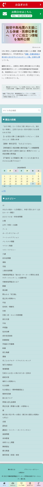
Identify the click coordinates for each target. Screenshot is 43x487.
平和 (4, 323)
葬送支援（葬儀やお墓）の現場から (15, 406)
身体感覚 (5, 438)
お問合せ (21, 472)
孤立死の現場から (9, 298)
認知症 (4, 426)
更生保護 (5, 352)
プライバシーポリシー (31, 469)
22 (38, 181)
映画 (4, 348)
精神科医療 (6, 394)
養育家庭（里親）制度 (10, 455)
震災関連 (5, 450)
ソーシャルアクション (10, 237)
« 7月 (4, 191)
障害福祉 (5, 446)
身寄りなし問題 (8, 442)
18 (16, 181)
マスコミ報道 (7, 245)
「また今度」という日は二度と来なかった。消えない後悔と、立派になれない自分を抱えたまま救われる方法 (20, 129)
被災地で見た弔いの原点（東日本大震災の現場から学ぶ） (20, 416)
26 (21, 184)
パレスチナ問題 (8, 241)
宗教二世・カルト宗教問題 (12, 315)
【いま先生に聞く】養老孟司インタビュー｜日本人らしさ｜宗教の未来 (20, 138)
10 (10, 179)
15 (38, 179)
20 (27, 181)
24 (10, 184)
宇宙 (4, 302)
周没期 (4, 290)
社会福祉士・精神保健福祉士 (13, 389)
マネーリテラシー (9, 250)
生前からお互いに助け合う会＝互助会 (16, 373)
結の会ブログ (7, 398)
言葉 (4, 421)
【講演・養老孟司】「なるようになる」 (17, 143)
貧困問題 (5, 434)
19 (21, 181)
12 (21, 179)
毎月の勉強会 (7, 365)
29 (38, 184)
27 (27, 184)
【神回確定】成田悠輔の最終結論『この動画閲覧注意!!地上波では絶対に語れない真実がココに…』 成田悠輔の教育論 (21, 151)
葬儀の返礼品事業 (9, 402)
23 (4, 184)
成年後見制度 (7, 336)
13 (27, 179)
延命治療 (5, 331)
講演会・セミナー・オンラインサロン (16, 430)
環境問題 (5, 369)
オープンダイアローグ (10, 233)
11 (15, 179)
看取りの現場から (9, 381)
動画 (4, 286)
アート (4, 229)
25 (16, 184)
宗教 (4, 311)
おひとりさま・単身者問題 (12, 216)
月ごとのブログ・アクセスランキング (16, 360)
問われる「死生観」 (9, 294)
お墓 (4, 221)
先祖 (4, 266)
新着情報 (5, 340)
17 (10, 181)
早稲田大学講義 (8, 344)
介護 (4, 254)
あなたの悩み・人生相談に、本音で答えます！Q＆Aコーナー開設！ (21, 211)
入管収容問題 (7, 270)
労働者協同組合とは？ (10, 282)
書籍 (4, 356)
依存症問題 (6, 258)
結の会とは (11, 469)
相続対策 (5, 377)
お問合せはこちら (21, 13)
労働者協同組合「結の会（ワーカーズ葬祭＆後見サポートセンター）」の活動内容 (20, 276)
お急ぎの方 (21, 4)
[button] (39, 110)
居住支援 (5, 319)
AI (3, 205)
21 (33, 181)
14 (33, 179)
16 (4, 181)
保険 (4, 262)
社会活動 (5, 385)
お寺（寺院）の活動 (9, 225)
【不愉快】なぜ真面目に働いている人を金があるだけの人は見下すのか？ (20, 159)
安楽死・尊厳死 (8, 306)
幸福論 (4, 327)
